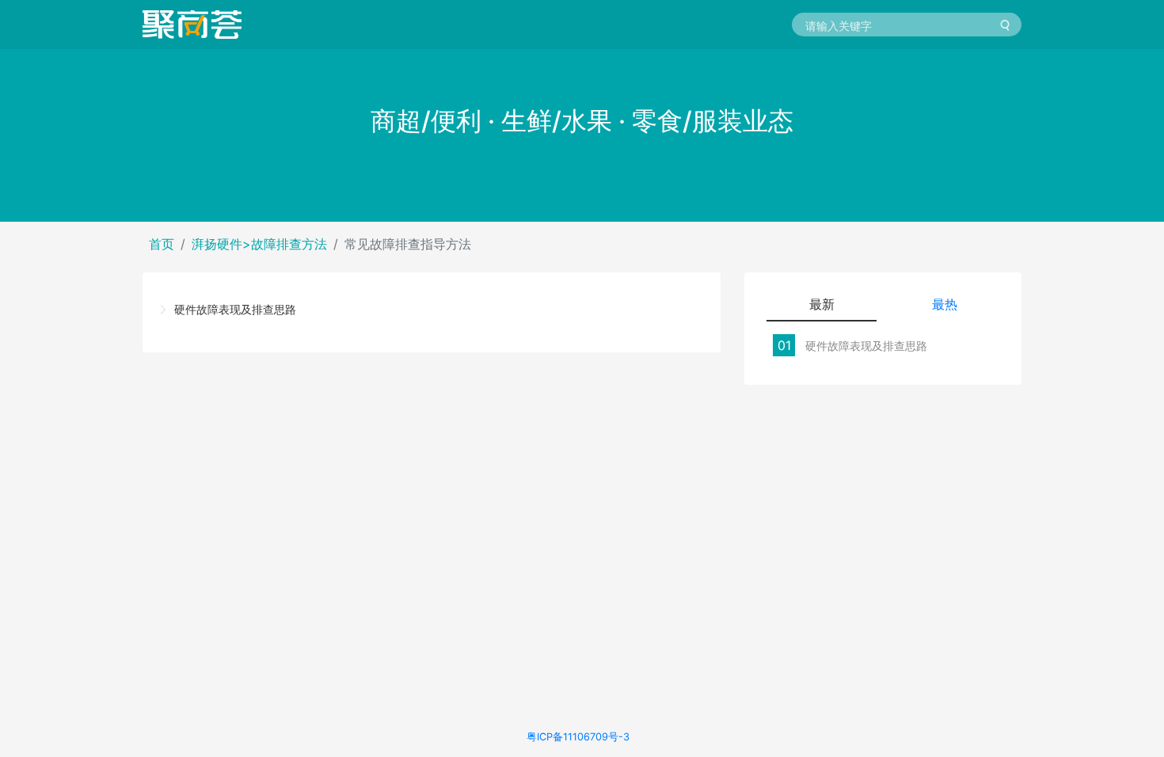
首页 (161, 244)
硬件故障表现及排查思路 (235, 309)
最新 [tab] (822, 304)
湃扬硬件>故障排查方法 (259, 244)
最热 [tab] (944, 304)
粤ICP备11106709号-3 (578, 737)
